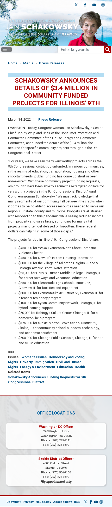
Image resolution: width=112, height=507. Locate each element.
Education (65, 367)
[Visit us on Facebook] (85, 5)
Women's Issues (34, 357)
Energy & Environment (37, 367)
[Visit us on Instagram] (103, 5)
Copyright (14, 502)
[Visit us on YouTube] (94, 5)
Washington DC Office (56, 427)
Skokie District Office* (56, 459)
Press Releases (51, 63)
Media (28, 63)
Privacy (28, 502)
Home (12, 63)
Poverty (26, 362)
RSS (77, 502)
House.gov (43, 502)
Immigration (44, 362)
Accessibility (62, 502)
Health (80, 367)
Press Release (50, 119)
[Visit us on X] (76, 5)
